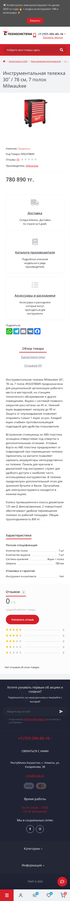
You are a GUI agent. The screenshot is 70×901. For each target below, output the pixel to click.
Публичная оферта (34, 719)
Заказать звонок (53, 37)
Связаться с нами (35, 751)
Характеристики (33, 357)
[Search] (61, 50)
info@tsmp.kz (35, 775)
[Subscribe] (61, 711)
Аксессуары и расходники (35, 295)
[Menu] (7, 895)
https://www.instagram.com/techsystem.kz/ (40, 829)
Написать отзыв (22, 619)
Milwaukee (32, 165)
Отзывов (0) (33, 365)
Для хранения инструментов (46, 61)
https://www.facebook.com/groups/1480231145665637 (30, 829)
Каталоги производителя (35, 252)
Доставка (35, 213)
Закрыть (35, 20)
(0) (18, 159)
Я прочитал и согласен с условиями (35, 721)
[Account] (21, 895)
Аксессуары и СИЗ (18, 61)
